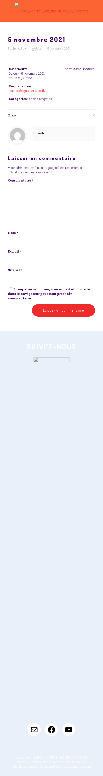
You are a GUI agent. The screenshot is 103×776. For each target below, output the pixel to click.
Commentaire (20, 180)
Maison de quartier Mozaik (27, 90)
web (35, 48)
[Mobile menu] (96, 10)
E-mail (15, 251)
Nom (13, 233)
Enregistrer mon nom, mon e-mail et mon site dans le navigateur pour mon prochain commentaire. (49, 293)
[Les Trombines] (51, 10)
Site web (15, 270)
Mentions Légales (25, 766)
